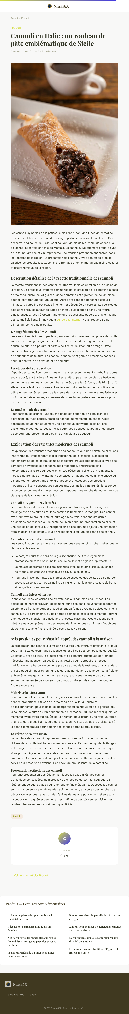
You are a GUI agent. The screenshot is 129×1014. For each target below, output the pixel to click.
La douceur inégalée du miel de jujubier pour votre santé (31, 954)
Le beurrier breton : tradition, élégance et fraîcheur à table (93, 950)
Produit (25, 18)
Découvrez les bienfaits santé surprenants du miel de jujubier (93, 939)
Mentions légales (14, 994)
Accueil (14, 18)
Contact (32, 994)
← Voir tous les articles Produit (29, 875)
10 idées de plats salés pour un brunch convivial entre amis (30, 917)
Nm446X (61, 6)
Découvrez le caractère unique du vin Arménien (29, 928)
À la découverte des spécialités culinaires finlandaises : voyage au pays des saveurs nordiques (32, 941)
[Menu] (79, 6)
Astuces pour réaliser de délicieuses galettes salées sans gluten (95, 928)
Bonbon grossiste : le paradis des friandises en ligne (94, 917)
